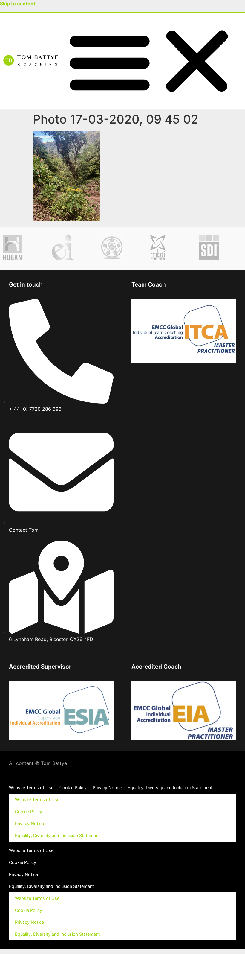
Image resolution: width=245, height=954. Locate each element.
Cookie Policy (73, 787)
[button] (153, 61)
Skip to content (17, 4)
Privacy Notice (107, 787)
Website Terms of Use (31, 787)
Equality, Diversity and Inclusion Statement (170, 787)
